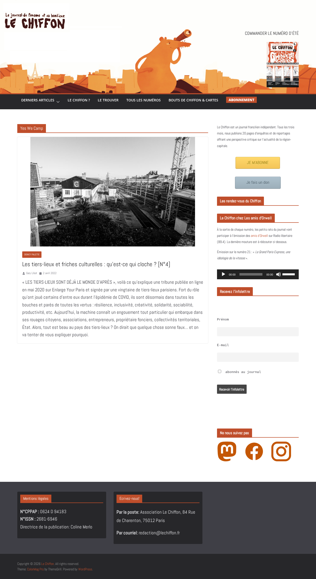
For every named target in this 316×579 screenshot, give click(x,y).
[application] (258, 274)
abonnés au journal (242, 372)
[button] (57, 102)
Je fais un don (257, 182)
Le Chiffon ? (79, 100)
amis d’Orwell (259, 235)
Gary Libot (31, 273)
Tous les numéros (143, 100)
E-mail (223, 345)
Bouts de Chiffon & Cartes (193, 100)
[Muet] (278, 274)
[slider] (289, 273)
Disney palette (32, 254)
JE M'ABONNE (258, 162)
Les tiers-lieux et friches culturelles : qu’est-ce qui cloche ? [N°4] (96, 264)
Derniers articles (37, 100)
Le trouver (108, 100)
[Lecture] (223, 274)
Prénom (223, 319)
